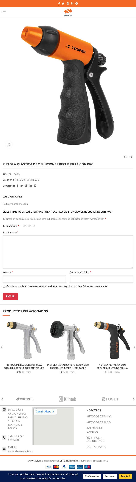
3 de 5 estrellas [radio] (29, 225)
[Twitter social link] (63, 3)
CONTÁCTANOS (96, 446)
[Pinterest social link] (68, 3)
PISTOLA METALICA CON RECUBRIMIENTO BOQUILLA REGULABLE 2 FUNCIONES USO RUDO (112, 368)
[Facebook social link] (59, 3)
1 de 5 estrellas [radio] (24, 225)
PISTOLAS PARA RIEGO (27, 179)
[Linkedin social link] (72, 3)
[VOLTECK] (24, 399)
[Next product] (131, 157)
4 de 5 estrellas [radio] (31, 225)
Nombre (8, 272)
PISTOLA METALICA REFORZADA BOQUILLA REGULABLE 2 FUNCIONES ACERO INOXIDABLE (24, 368)
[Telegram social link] (76, 3)
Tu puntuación (11, 225)
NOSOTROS (94, 410)
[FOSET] (110, 399)
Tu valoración (10, 232)
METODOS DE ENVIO (99, 416)
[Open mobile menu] (4, 12)
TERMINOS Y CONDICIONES (95, 439)
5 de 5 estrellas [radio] (34, 225)
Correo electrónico (80, 272)
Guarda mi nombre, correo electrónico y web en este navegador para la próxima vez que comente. (57, 286)
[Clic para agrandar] (8, 144)
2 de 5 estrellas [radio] (26, 225)
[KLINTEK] (67, 399)
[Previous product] (124, 157)
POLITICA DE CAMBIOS (94, 430)
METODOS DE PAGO (99, 422)
